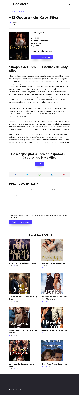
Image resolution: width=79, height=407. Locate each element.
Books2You (22, 4)
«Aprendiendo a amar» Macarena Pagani (23, 331)
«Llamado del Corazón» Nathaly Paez (22, 365)
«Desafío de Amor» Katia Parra (54, 364)
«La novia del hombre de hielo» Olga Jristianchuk (54, 298)
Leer (35, 57)
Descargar (46, 57)
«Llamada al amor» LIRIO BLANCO (55, 330)
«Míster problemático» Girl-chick (22, 263)
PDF (39, 164)
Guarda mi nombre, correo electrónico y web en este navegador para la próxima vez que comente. (39, 216)
